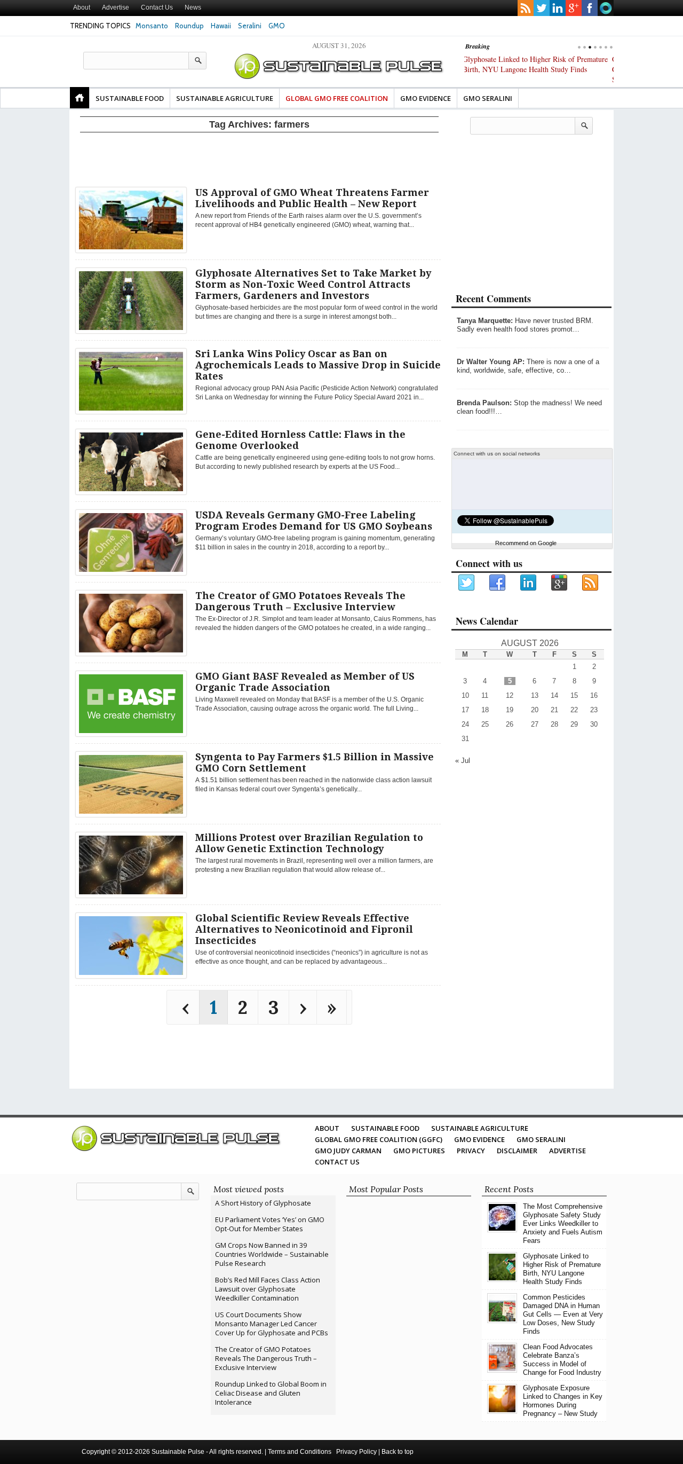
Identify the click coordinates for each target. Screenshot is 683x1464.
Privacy (471, 1150)
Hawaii (221, 25)
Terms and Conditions (299, 1451)
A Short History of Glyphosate (263, 1203)
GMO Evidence (425, 98)
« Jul (462, 761)
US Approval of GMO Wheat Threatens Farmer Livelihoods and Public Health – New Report (312, 198)
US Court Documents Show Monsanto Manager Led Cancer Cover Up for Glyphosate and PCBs (271, 1323)
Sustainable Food (130, 98)
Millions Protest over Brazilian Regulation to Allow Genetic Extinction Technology (309, 843)
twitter (542, 8)
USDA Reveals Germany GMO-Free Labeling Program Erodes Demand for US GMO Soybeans (313, 520)
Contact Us (157, 7)
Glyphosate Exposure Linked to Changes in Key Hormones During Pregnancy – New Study (562, 1401)
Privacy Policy (356, 1451)
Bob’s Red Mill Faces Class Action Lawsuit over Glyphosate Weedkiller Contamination (267, 1289)
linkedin (558, 8)
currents (606, 8)
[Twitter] (466, 583)
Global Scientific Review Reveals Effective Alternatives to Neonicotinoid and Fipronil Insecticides (304, 929)
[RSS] (590, 583)
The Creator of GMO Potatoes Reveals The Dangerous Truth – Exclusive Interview (300, 601)
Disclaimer (517, 1150)
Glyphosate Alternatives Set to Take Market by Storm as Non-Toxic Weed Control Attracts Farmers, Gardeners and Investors (313, 284)
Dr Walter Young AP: (491, 362)
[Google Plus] (559, 583)
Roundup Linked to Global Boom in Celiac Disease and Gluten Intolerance (271, 1393)
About (81, 7)
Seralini (249, 25)
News (193, 7)
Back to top (398, 1451)
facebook (590, 8)
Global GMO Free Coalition (336, 98)
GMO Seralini (487, 98)
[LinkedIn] (528, 583)
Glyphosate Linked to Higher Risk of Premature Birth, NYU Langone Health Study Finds (562, 1269)
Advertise (115, 7)
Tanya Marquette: (485, 321)
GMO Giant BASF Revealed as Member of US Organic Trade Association (305, 682)
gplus (574, 8)
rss (526, 8)
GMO (276, 25)
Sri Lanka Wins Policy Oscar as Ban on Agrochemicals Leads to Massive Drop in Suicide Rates (318, 365)
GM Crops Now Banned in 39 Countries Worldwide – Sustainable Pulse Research (272, 1254)
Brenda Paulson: (484, 403)
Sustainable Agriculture (224, 98)
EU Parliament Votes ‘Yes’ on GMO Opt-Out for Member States (269, 1224)
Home (79, 97)
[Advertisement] (259, 157)
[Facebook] (497, 583)
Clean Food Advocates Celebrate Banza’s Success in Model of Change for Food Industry (562, 1359)
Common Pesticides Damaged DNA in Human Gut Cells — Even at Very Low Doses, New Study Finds (534, 69)
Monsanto (152, 25)
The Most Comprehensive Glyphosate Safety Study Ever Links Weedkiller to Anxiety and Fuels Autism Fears (562, 1223)
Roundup (189, 25)
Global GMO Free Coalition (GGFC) (378, 1139)
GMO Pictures (419, 1150)
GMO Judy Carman (348, 1150)
